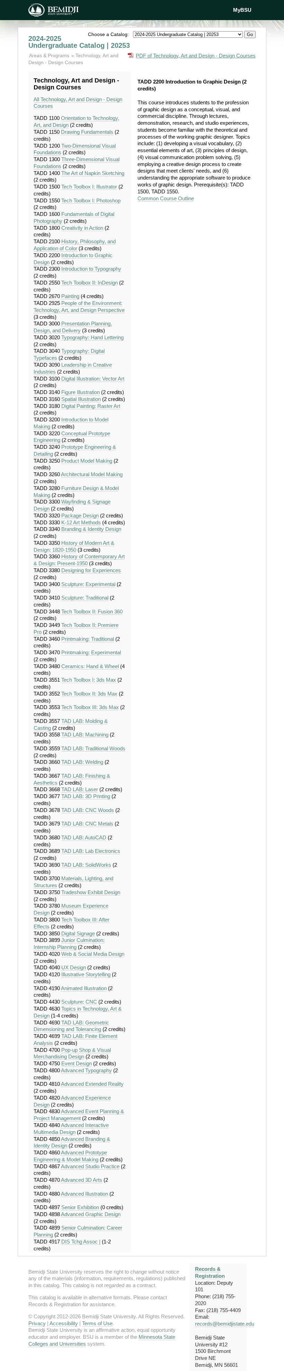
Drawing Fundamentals (87, 132)
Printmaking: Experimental (91, 652)
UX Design (73, 967)
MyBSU (242, 10)
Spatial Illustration (81, 399)
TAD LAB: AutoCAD (83, 837)
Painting (70, 296)
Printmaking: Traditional (87, 639)
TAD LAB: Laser (79, 789)
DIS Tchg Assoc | (80, 1242)
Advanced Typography (86, 1070)
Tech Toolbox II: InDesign (89, 283)
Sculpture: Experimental (88, 584)
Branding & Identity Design (91, 529)
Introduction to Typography (91, 269)
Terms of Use (97, 1323)
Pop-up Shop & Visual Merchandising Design (72, 1053)
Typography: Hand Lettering (92, 337)
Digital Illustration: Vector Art (92, 379)
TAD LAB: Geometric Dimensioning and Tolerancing (71, 1026)
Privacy (37, 1323)
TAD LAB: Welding (82, 762)
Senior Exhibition (80, 1207)
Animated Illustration (84, 988)
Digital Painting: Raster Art (90, 406)
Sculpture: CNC (79, 1002)
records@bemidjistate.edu (224, 1324)
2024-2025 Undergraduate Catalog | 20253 (79, 42)
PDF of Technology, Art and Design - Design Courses (196, 56)
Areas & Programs (50, 55)
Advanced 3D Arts (81, 1180)
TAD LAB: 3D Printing (85, 796)
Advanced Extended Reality (92, 1084)
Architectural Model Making (92, 474)
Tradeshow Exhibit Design (90, 892)
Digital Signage (78, 933)
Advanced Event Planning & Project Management (79, 1114)
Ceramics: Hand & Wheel (90, 666)
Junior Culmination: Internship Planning (69, 943)
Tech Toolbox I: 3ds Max (88, 680)
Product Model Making (86, 461)
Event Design (76, 1063)
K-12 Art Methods (81, 522)
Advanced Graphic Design (91, 1214)
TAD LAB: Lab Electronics (90, 851)
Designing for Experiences (91, 570)
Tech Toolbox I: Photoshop (91, 200)
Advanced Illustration (84, 1194)
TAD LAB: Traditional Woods (93, 748)
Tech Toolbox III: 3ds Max (90, 707)
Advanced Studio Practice (90, 1166)
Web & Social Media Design (92, 954)
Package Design (80, 515)
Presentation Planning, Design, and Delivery (73, 327)
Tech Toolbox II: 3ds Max (89, 694)
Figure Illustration (80, 392)
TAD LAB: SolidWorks (86, 865)
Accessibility (64, 1323)
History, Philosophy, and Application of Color (75, 244)
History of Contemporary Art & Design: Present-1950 (79, 559)
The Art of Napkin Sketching (92, 173)
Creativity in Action (82, 228)
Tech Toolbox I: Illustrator (89, 187)
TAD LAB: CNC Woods (87, 810)
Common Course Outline (165, 198)
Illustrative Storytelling (85, 974)
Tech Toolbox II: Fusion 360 (92, 611)
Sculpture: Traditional (84, 598)
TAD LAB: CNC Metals (87, 824)
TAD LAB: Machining (84, 734)
